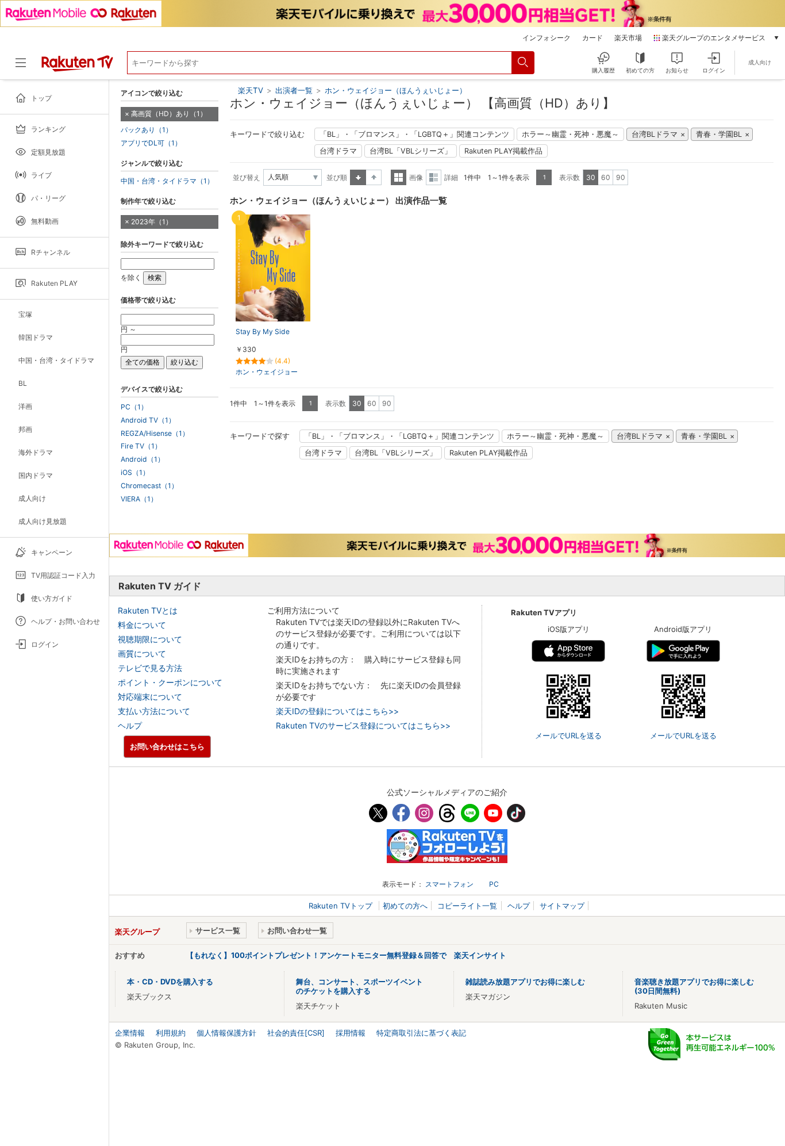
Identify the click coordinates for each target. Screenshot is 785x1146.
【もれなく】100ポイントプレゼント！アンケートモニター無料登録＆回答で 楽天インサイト (346, 955)
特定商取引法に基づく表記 (421, 1032)
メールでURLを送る (568, 735)
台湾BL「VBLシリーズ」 (411, 151)
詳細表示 (433, 177)
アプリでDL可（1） (151, 143)
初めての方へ (405, 905)
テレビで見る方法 (150, 668)
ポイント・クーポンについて (170, 682)
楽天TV (250, 90)
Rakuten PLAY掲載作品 (503, 151)
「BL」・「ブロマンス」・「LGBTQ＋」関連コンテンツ (414, 134)
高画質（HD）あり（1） (169, 113)
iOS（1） (135, 473)
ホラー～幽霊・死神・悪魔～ (570, 134)
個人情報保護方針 (226, 1032)
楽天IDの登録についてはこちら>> (337, 711)
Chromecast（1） (149, 486)
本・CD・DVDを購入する (170, 981)
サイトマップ (562, 905)
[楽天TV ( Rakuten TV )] (77, 67)
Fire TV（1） (141, 446)
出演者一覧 (294, 90)
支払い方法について (154, 711)
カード (592, 38)
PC (494, 884)
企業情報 (130, 1032)
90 (620, 177)
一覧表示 (398, 177)
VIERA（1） (139, 499)
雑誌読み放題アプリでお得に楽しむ (525, 981)
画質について (142, 653)
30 (590, 177)
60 (605, 177)
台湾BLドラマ (655, 134)
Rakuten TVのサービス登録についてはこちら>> (363, 725)
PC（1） (134, 407)
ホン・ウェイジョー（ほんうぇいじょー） (396, 90)
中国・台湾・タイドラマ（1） (167, 181)
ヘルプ (130, 725)
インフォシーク (546, 38)
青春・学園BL (719, 134)
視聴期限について (150, 639)
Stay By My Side (263, 331)
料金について (142, 625)
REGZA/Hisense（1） (155, 434)
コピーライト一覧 (467, 905)
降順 (374, 177)
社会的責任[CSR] (296, 1032)
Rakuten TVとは (148, 610)
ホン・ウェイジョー (267, 371)
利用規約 (171, 1032)
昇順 (358, 177)
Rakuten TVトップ (342, 905)
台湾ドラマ (338, 151)
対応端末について (150, 697)
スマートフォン (449, 884)
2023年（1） (151, 221)
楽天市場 (628, 38)
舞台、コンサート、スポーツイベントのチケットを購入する (359, 986)
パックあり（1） (146, 130)
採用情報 (350, 1032)
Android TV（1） (148, 420)
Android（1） (142, 459)
